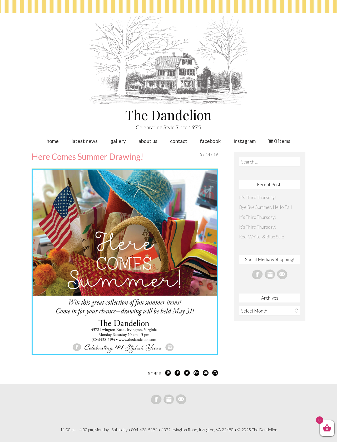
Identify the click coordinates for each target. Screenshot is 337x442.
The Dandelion (168, 115)
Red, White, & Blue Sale (261, 236)
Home (53, 141)
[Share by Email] (206, 373)
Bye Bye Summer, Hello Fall (265, 207)
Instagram (245, 141)
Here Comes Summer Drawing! (87, 156)
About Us (147, 141)
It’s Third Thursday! (257, 197)
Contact (178, 141)
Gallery (118, 141)
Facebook (210, 141)
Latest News (84, 141)
